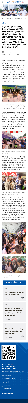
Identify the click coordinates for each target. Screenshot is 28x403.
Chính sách (13, 401)
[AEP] (8, 2)
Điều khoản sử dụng (6, 401)
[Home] (2, 18)
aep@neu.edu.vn (7, 375)
